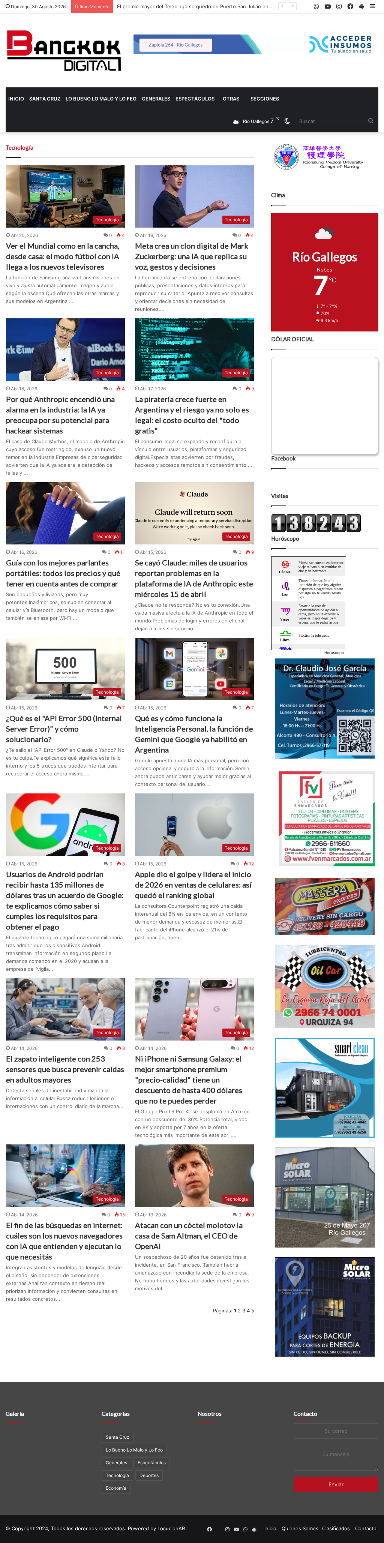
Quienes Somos (300, 1528)
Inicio (16, 99)
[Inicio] (64, 50)
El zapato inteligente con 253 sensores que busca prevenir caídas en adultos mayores (65, 1069)
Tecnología (117, 1475)
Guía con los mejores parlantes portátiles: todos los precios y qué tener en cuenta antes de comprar (63, 573)
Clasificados (336, 1528)
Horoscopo (334, 652)
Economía (116, 1488)
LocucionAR (171, 1528)
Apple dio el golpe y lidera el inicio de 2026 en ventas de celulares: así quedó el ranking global (193, 885)
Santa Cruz (44, 99)
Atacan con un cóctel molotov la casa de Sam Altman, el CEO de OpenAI (189, 1236)
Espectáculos (195, 99)
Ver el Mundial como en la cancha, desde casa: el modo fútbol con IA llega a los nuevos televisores (62, 256)
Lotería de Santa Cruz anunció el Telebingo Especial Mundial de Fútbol (199, 6)
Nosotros (210, 1413)
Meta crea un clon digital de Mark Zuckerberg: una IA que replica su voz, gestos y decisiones (191, 256)
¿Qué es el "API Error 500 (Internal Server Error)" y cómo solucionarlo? (64, 729)
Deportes (149, 1475)
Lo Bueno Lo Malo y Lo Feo (101, 99)
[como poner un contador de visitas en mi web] (316, 531)
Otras (231, 99)
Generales (156, 99)
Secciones (264, 99)
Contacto (305, 1413)
